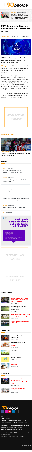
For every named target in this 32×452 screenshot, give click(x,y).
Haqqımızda (24, 445)
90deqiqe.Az (5, 66)
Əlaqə (29, 445)
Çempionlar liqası (5, 36)
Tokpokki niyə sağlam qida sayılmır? (19, 344)
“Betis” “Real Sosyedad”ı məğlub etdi (13, 207)
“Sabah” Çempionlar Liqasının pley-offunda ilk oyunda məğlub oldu (15, 154)
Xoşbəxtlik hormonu (16, 357)
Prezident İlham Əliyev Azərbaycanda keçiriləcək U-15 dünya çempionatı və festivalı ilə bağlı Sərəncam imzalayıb (20, 16)
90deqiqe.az (8, 436)
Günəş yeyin (14, 350)
